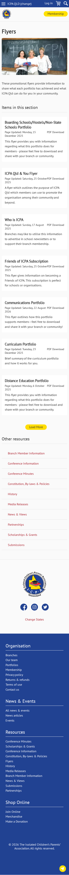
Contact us (62, 869)
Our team (12, 660)
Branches (11, 655)
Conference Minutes (21, 474)
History (12, 494)
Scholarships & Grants (22, 535)
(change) (22, 4)
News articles (14, 715)
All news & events (18, 710)
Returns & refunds (18, 680)
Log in (49, 3)
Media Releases (18, 504)
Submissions (16, 545)
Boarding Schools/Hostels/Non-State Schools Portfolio (34, 139)
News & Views (17, 514)
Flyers (9, 761)
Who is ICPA (34, 231)
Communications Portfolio (34, 314)
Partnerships (16, 524)
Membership (56, 14)
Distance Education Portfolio (34, 395)
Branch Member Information (26, 453)
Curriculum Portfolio (34, 354)
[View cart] (58, 4)
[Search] (66, 4)
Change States (34, 619)
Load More (36, 427)
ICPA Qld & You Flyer (34, 188)
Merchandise (14, 816)
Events (10, 720)
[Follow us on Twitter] (45, 607)
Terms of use (14, 684)
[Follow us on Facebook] (23, 607)
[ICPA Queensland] (6, 14)
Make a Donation (17, 821)
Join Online (13, 812)
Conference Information (23, 463)
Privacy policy (14, 675)
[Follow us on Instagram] (34, 607)
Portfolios (12, 665)
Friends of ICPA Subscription (34, 273)
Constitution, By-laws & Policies (28, 484)
